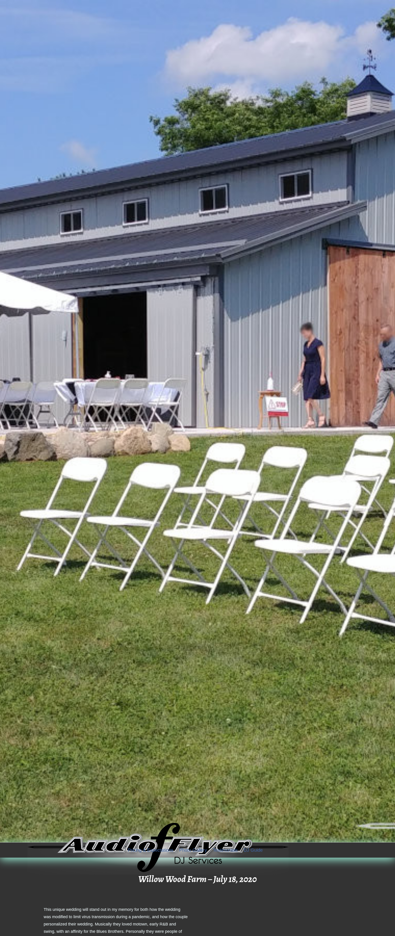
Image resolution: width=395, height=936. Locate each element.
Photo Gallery (193, 849)
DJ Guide (253, 849)
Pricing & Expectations (150, 849)
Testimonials (225, 849)
